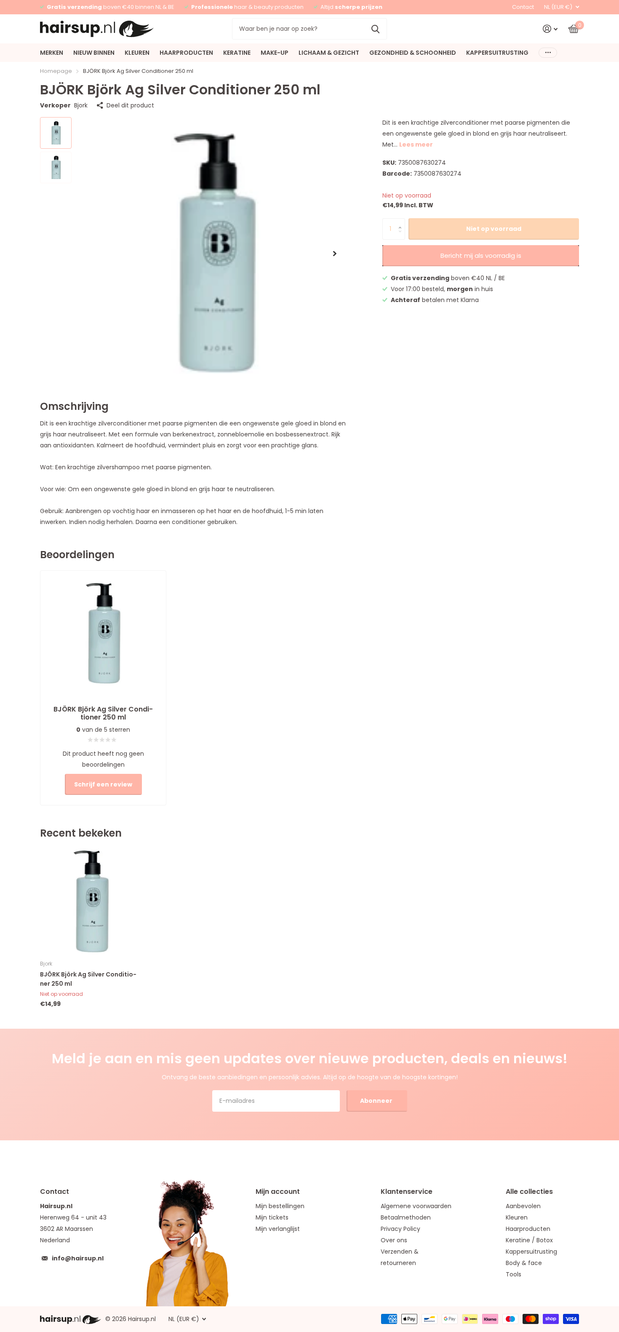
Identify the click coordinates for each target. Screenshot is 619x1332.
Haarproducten (528, 1229)
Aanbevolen (523, 1206)
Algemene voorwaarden (416, 1206)
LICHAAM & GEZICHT (329, 52)
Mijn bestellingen (280, 1206)
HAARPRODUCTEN (186, 52)
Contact (523, 7)
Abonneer (377, 1101)
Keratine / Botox (529, 1240)
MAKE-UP (274, 52)
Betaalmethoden (406, 1217)
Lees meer (416, 144)
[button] (335, 253)
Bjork (81, 105)
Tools (513, 1274)
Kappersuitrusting (531, 1251)
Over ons (394, 1240)
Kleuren (517, 1217)
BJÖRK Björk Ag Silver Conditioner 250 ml (88, 978)
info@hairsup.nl (78, 1258)
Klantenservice (406, 1191)
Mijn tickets (272, 1217)
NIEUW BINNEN (94, 52)
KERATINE (237, 52)
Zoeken (375, 28)
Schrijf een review (103, 784)
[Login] (550, 28)
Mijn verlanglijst (278, 1229)
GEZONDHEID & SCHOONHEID (412, 52)
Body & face (524, 1263)
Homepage (56, 71)
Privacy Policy (400, 1229)
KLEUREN (137, 52)
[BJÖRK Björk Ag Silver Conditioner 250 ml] (91, 902)
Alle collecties (529, 1191)
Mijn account (278, 1191)
